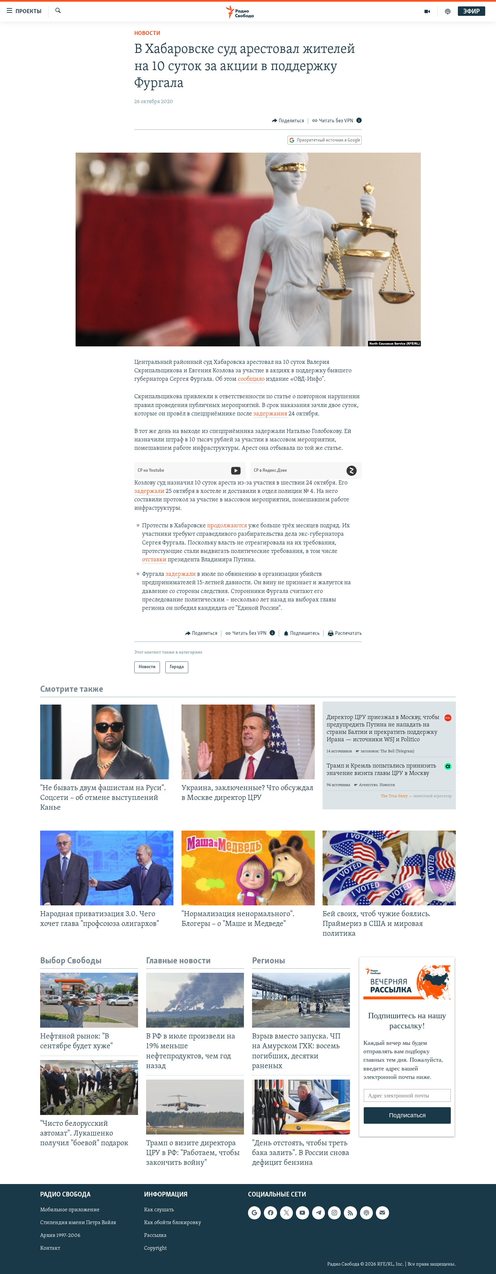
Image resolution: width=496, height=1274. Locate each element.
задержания (270, 414)
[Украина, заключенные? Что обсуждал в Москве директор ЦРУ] (248, 742)
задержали (149, 492)
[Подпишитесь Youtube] (302, 1213)
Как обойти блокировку (172, 1223)
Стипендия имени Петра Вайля (78, 1223)
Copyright (155, 1248)
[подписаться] (382, 1213)
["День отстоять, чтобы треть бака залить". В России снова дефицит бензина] (301, 1107)
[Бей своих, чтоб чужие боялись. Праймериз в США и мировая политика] (389, 868)
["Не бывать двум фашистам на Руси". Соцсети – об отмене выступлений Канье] (106, 742)
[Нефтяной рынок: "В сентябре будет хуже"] (89, 1000)
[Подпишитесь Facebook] (270, 1213)
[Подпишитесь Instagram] (334, 1213)
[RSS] (350, 1213)
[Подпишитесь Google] (254, 1213)
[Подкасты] (366, 1213)
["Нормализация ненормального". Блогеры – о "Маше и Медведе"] (248, 868)
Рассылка (155, 1236)
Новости (147, 34)
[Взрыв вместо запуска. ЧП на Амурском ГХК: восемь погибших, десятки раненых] (301, 1000)
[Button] (288, 121)
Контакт (50, 1248)
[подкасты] (448, 11)
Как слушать (159, 1210)
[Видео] (427, 11)
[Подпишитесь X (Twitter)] (286, 1213)
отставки (154, 560)
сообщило (251, 379)
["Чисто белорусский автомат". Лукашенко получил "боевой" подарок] (89, 1087)
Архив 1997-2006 (60, 1236)
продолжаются (227, 526)
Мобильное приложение (70, 1210)
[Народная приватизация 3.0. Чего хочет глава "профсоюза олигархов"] (106, 868)
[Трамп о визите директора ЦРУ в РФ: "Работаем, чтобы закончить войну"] (195, 1107)
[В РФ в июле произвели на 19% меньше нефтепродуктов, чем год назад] (195, 1000)
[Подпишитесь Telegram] (318, 1213)
